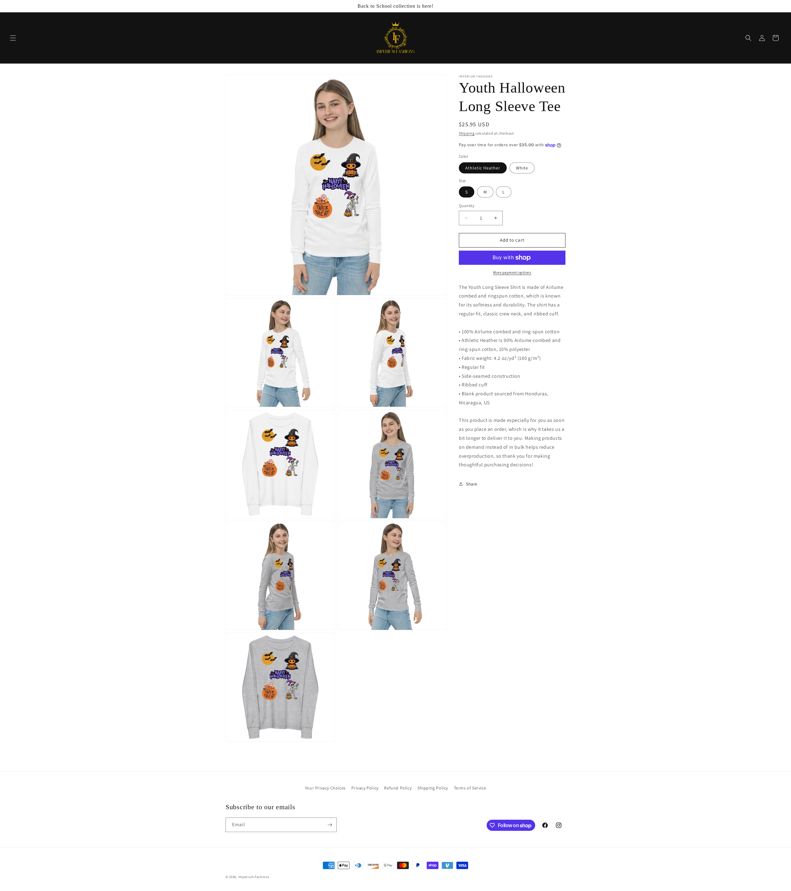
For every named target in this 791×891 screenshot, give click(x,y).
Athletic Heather (482, 168)
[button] (13, 38)
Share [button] (471, 484)
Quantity (466, 205)
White (522, 168)
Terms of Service (470, 788)
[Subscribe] (329, 825)
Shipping (467, 133)
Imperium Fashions (253, 877)
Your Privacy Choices (325, 788)
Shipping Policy (432, 788)
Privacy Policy (364, 788)
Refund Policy (398, 788)
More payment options (512, 272)
